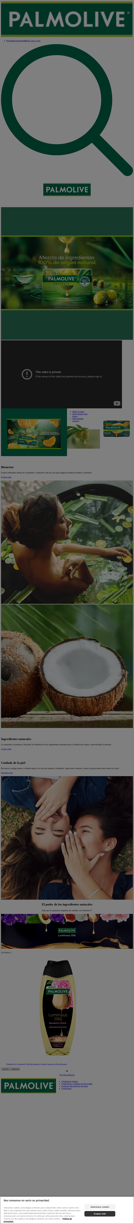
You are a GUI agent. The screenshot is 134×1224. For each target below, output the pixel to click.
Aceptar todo (100, 1214)
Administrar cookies (99, 1207)
